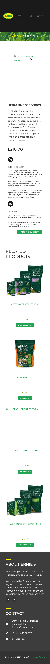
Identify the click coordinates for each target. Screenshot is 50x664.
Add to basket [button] (25, 325)
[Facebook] (8, 599)
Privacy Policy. (38, 657)
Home (4, 36)
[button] (19, 15)
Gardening (16, 36)
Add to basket (30, 232)
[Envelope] (14, 599)
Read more (25, 398)
